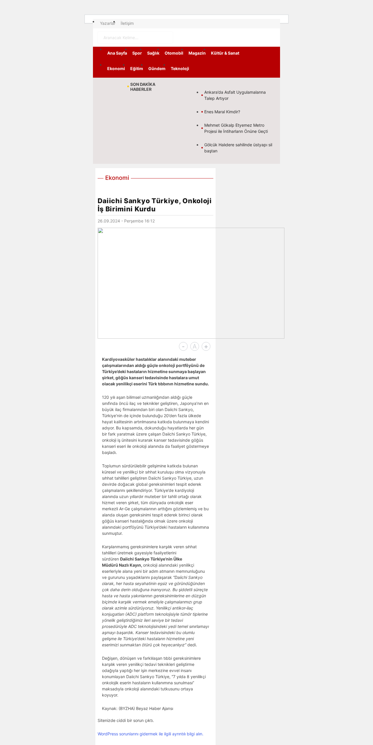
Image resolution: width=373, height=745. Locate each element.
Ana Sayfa (117, 53)
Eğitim (136, 68)
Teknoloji (180, 68)
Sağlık (153, 53)
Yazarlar (107, 23)
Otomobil (174, 53)
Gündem (157, 68)
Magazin (197, 53)
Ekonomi (116, 68)
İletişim (127, 23)
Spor (137, 53)
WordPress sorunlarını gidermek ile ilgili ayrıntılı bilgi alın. (150, 733)
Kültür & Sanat (225, 53)
